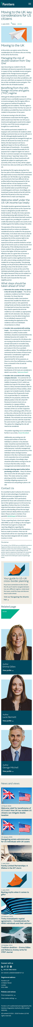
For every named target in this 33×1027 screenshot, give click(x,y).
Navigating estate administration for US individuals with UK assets (15, 840)
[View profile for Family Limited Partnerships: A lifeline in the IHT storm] (16, 853)
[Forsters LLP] (7, 3)
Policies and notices (8, 992)
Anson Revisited (23, 433)
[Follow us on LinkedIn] (2, 966)
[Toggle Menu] (29, 4)
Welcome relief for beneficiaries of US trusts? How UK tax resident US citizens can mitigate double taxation (16, 811)
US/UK (19, 24)
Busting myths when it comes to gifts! (15, 893)
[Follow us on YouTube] (11, 966)
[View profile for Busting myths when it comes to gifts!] (16, 880)
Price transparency (7, 995)
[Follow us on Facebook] (4, 966)
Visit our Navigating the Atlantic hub (16, 598)
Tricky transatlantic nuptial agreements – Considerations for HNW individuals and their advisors (16, 921)
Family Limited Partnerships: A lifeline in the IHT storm (14, 867)
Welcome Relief (23, 372)
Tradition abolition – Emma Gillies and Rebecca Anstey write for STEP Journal (16, 949)
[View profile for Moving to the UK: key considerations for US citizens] (16, 34)
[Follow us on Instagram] (8, 966)
